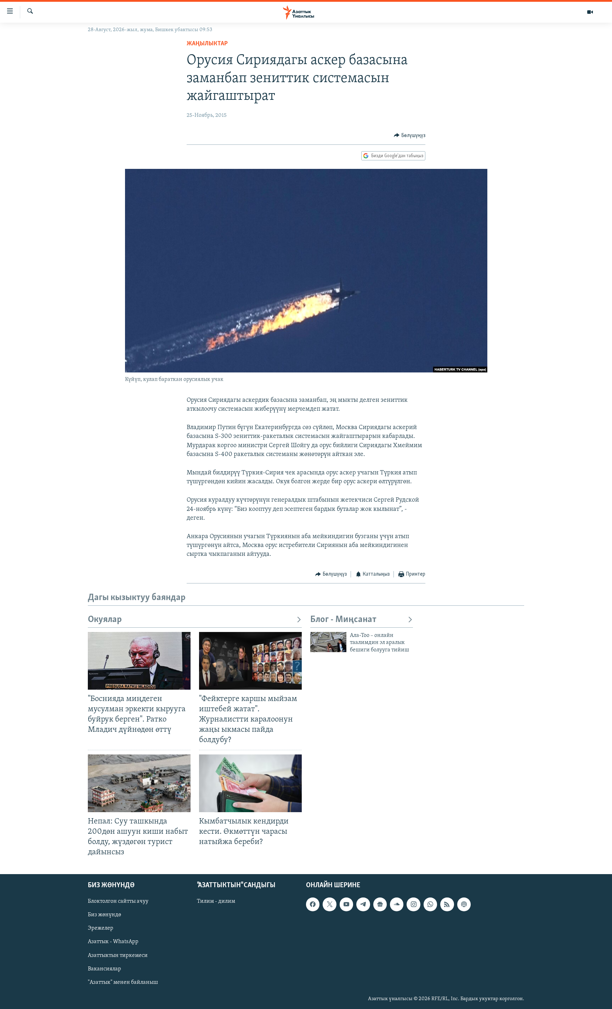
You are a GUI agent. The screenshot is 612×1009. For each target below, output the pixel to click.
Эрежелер (100, 928)
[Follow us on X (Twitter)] (329, 904)
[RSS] (447, 904)
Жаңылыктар (207, 44)
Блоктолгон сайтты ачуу (118, 901)
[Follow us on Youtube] (346, 904)
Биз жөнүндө (104, 915)
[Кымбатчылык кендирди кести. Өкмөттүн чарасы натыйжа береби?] (250, 783)
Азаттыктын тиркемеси (118, 955)
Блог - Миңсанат (343, 620)
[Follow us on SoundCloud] (396, 904)
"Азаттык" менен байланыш (123, 982)
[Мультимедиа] (590, 12)
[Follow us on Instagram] (413, 904)
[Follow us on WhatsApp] (430, 904)
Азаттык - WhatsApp (113, 942)
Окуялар (105, 620)
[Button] (409, 135)
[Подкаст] (464, 904)
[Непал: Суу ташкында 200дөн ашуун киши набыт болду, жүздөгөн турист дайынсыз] (139, 783)
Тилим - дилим (216, 901)
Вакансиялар (104, 969)
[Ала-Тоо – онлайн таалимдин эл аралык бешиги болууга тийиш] (328, 642)
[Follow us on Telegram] (363, 904)
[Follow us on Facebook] (312, 904)
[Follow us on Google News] (380, 904)
